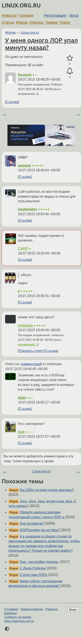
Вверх (73, 609)
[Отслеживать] (69, 71)
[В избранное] (69, 58)
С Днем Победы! (33, 568)
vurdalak (24, 165)
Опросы (36, 22)
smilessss (25, 325)
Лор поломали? (32, 523)
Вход (74, 15)
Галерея (26, 15)
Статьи (8, 22)
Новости (9, 15)
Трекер (51, 22)
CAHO (23, 248)
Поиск (64, 22)
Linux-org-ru (30, 32)
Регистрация (55, 15)
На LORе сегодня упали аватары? (47, 490)
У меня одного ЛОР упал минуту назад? (41, 43)
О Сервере (11, 609)
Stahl (22, 398)
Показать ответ (31, 351)
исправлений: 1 (28, 344)
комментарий (31, 364)
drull (21, 432)
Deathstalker (27, 209)
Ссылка (12, 102)
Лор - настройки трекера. (39, 562)
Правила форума (32, 609)
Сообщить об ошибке (17, 617)
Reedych (24, 75)
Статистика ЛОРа (33, 575)
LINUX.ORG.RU (21, 5)
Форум (22, 22)
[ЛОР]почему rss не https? (40, 530)
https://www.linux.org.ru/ (19, 621)
